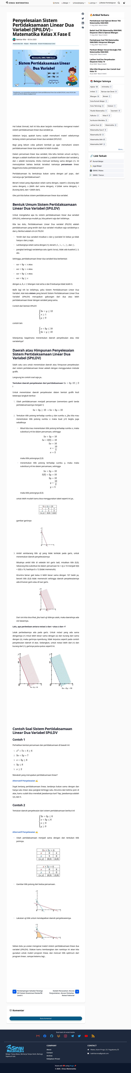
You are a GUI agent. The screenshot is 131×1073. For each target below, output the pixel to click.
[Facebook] (44, 1037)
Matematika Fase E (98, 130)
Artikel (93, 92)
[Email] (38, 1037)
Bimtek (106, 96)
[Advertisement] (46, 109)
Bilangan (94, 96)
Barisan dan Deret (108, 92)
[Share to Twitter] (82, 18)
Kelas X (106, 115)
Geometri (115, 111)
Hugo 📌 (73, 1066)
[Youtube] (86, 1037)
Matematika (110, 125)
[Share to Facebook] (82, 13)
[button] (82, 27)
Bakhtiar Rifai (21, 39)
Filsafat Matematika (98, 111)
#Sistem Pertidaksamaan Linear (46, 43)
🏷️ (91, 3)
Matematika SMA (97, 139)
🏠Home (56, 3)
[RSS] (93, 1037)
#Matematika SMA (18, 43)
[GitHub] (51, 1037)
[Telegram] (72, 1037)
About (49, 1050)
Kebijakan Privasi (53, 1059)
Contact (50, 1053)
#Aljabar (26, 43)
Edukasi (111, 106)
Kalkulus (94, 115)
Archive (49, 1056)
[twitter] (79, 1037)
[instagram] (65, 1037)
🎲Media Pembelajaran (107, 3)
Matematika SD (96, 135)
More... (120, 149)
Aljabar (94, 87)
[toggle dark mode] (124, 3)
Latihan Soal (95, 125)
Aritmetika (106, 87)
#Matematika (33, 43)
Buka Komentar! (46, 1018)
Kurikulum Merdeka (98, 120)
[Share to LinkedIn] (82, 23)
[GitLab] (58, 1037)
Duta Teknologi (96, 106)
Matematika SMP (97, 144)
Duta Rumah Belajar (98, 101)
